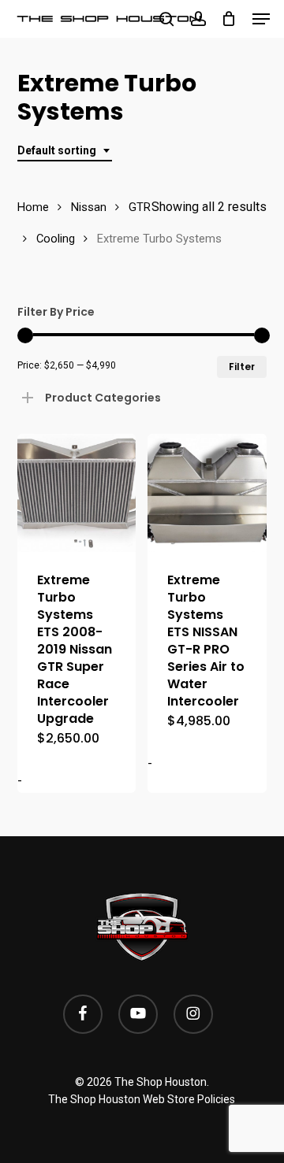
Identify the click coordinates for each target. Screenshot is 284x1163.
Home (33, 207)
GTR (140, 207)
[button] (261, 19)
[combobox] (64, 150)
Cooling (55, 238)
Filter (242, 366)
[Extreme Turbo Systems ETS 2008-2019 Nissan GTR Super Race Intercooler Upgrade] (76, 493)
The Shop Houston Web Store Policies (141, 1099)
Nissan (88, 207)
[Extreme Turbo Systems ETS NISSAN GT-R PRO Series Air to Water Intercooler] (207, 493)
